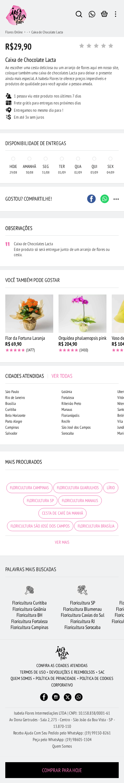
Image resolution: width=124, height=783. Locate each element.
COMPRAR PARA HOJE (62, 770)
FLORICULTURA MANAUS (80, 500)
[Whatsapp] (78, 700)
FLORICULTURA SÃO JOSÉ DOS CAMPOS (40, 526)
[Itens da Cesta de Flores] (104, 15)
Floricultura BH (29, 615)
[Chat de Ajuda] (92, 13)
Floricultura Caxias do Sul (82, 615)
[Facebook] (44, 700)
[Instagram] (56, 700)
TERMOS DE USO (33, 672)
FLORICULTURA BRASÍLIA (96, 526)
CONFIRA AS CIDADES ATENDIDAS (62, 665)
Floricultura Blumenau (82, 609)
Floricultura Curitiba (29, 603)
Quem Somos (62, 746)
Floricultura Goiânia (29, 609)
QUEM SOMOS (21, 678)
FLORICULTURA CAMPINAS (29, 487)
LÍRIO (111, 487)
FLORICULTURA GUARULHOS (78, 487)
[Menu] (115, 15)
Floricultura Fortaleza (29, 621)
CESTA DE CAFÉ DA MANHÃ (62, 513)
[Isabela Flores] (62, 653)
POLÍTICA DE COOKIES (96, 678)
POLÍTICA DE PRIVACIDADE (56, 678)
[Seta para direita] (117, 124)
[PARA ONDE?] (79, 15)
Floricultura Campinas (29, 627)
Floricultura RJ (82, 621)
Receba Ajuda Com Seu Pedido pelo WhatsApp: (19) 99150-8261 (62, 733)
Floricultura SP (82, 603)
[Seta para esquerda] (6, 124)
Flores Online (14, 32)
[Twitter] (67, 697)
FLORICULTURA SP (40, 500)
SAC (101, 672)
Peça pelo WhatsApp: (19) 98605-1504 (62, 739)
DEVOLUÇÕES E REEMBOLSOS (72, 672)
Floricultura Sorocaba (82, 627)
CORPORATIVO (62, 685)
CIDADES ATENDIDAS (38, 375)
